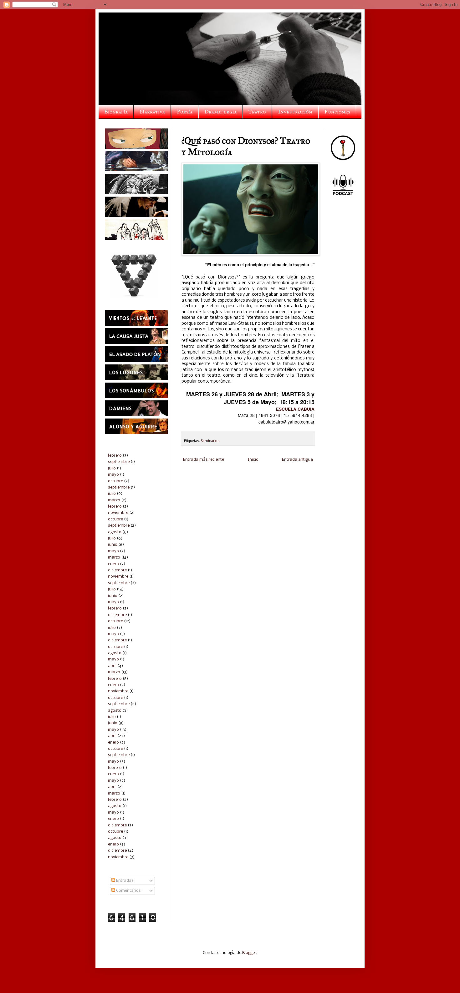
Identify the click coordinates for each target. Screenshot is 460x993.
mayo (113, 475)
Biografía (116, 111)
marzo (114, 500)
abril (112, 666)
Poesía (184, 111)
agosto (114, 532)
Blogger (249, 953)
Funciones (337, 111)
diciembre (117, 570)
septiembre (119, 462)
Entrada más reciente (203, 460)
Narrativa (152, 111)
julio (112, 468)
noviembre (118, 513)
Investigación (295, 111)
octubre (115, 481)
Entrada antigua (297, 460)
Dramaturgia (220, 111)
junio (112, 545)
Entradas (124, 881)
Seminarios (210, 441)
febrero (115, 456)
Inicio (253, 460)
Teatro (257, 111)
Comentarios (128, 891)
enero (113, 564)
